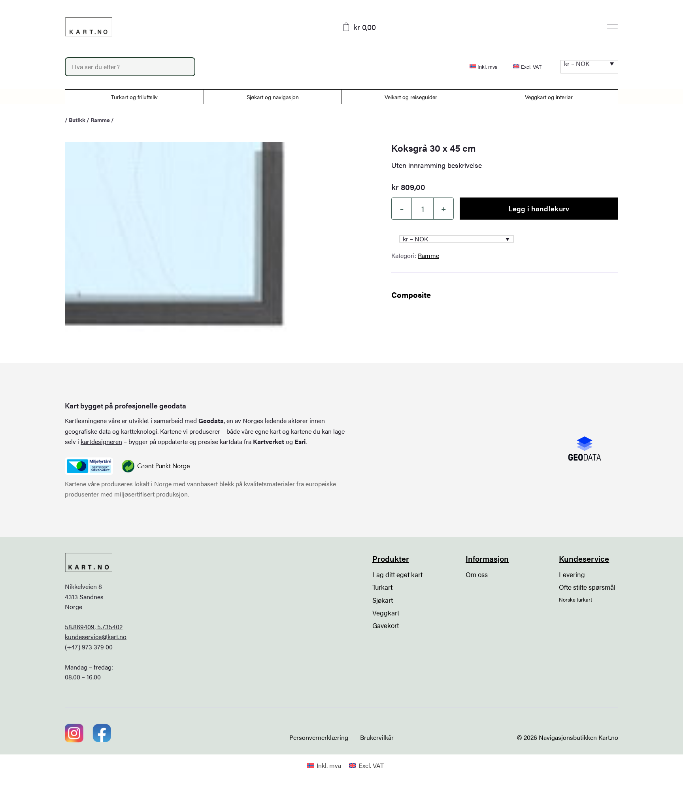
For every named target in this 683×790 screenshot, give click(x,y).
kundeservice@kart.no (95, 636)
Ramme (100, 120)
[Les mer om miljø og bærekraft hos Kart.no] (89, 466)
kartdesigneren (101, 441)
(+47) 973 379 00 (89, 646)
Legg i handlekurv (538, 208)
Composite (411, 294)
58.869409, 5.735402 (94, 626)
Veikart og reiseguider (411, 97)
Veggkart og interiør (549, 97)
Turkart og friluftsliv (134, 97)
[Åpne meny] (612, 26)
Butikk (77, 120)
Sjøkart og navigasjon (273, 97)
